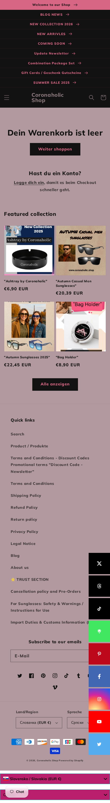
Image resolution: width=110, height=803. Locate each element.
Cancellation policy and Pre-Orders (46, 591)
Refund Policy (24, 507)
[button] (7, 97)
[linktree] (99, 631)
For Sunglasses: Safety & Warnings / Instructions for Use (47, 607)
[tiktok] (99, 608)
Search (18, 434)
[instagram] (99, 699)
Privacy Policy (24, 531)
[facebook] (99, 676)
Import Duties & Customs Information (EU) (53, 622)
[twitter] (99, 744)
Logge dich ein (29, 182)
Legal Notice (23, 543)
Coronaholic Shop (48, 760)
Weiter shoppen (55, 149)
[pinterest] (99, 654)
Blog (15, 555)
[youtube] (99, 721)
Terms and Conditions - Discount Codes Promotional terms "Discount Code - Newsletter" (50, 465)
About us (20, 567)
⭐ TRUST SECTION (30, 579)
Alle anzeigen (55, 383)
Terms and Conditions (32, 483)
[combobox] (55, 778)
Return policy (24, 519)
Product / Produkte (29, 446)
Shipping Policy (26, 495)
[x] (99, 563)
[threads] (99, 586)
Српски (77, 722)
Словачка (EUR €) (35, 722)
